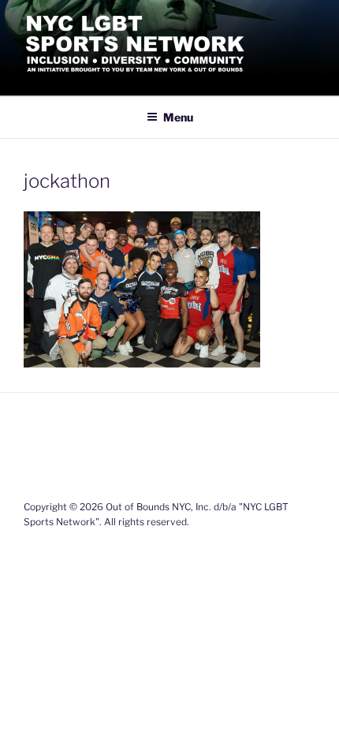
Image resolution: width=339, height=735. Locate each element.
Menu (178, 117)
